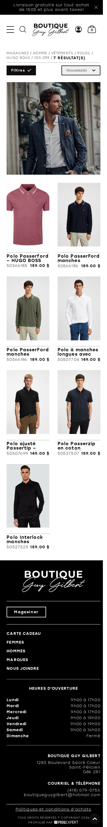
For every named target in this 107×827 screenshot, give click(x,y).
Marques (17, 660)
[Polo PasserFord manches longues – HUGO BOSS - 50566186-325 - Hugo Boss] (28, 319)
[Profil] (78, 29)
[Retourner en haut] (94, 818)
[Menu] (10, 29)
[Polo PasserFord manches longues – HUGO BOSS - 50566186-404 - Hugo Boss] (79, 225)
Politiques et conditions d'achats (53, 809)
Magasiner (26, 612)
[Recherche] (22, 29)
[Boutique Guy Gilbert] (50, 29)
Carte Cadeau (24, 633)
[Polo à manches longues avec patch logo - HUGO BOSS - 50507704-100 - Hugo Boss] (79, 319)
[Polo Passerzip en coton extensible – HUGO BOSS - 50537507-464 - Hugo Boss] (79, 413)
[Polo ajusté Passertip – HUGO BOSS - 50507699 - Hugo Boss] (28, 413)
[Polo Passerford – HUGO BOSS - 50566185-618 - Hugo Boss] (28, 225)
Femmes (15, 642)
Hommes (16, 651)
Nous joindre (23, 668)
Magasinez (18, 53)
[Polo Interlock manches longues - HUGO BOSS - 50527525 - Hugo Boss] (28, 506)
